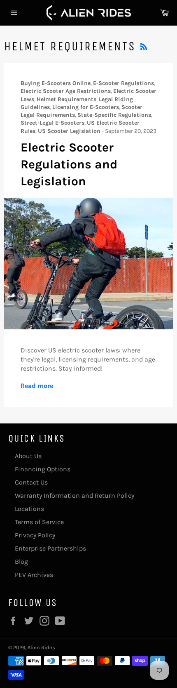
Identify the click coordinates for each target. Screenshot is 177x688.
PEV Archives (34, 575)
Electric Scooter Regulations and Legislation (69, 164)
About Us (28, 456)
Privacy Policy (35, 535)
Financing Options (42, 469)
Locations (29, 509)
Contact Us (31, 482)
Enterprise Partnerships (50, 548)
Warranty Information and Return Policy (74, 495)
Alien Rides (41, 647)
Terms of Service (39, 522)
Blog (21, 561)
